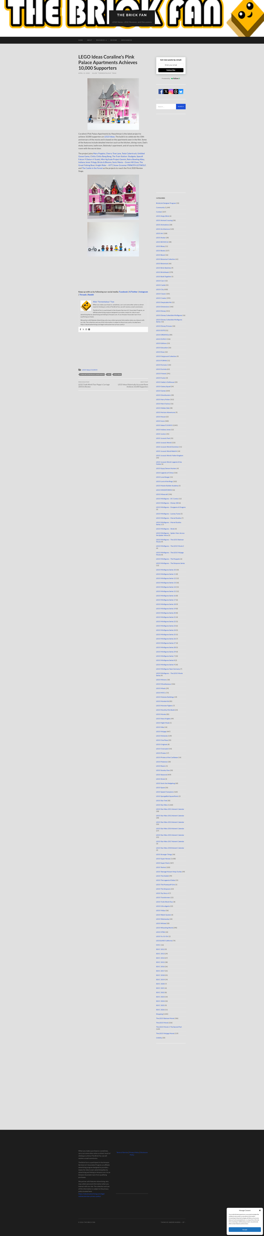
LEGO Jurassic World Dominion (167, 447)
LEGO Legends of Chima (164, 473)
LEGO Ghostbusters (163, 395)
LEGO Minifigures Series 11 (166, 574)
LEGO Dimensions (162, 307)
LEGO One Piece (162, 740)
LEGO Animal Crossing (164, 220)
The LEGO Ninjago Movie (165, 1033)
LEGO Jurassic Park (163, 438)
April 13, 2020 (84, 73)
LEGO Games (161, 391)
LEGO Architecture (163, 229)
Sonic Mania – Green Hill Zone (125, 162)
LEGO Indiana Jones (163, 430)
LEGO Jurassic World (163, 443)
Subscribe (170, 70)
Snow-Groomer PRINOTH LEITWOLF (129, 165)
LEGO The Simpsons (163, 889)
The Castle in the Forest (92, 168)
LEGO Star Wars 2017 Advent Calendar (170, 841)
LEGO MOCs (161, 693)
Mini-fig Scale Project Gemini (113, 159)
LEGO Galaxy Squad (163, 386)
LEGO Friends (161, 373)
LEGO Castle (160, 285)
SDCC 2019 (160, 979)
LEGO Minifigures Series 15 (166, 591)
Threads (83, 294)
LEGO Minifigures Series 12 (166, 578)
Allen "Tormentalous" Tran (104, 73)
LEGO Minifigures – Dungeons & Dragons (171, 507)
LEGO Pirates (161, 753)
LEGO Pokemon (162, 762)
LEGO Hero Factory (163, 404)
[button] (260, 1210)
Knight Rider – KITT (104, 165)
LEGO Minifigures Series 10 (166, 570)
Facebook (123, 292)
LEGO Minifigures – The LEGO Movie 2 (170, 546)
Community (160, 207)
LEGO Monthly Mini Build (165, 710)
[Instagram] (86, 329)
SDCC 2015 (160, 962)
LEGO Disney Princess (164, 326)
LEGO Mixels (161, 688)
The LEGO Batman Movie (165, 1018)
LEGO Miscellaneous (163, 684)
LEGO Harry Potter (163, 399)
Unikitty (159, 1038)
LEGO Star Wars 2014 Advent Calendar (170, 828)
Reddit (91, 294)
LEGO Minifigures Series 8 (165, 660)
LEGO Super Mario (163, 863)
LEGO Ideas (109, 136)
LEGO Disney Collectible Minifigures (169, 315)
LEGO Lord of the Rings (164, 481)
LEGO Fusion (161, 378)
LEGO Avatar (161, 238)
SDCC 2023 (160, 997)
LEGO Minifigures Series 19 (166, 608)
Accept (244, 1230)
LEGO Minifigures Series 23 (166, 626)
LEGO (109, 374)
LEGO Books (160, 251)
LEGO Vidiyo (160, 910)
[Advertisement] (113, 273)
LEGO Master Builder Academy (167, 486)
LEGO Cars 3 (160, 281)
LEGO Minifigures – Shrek (165, 529)
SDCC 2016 (160, 966)
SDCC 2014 (160, 958)
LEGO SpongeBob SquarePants (167, 796)
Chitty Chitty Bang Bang (100, 156)
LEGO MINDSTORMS (164, 490)
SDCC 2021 (160, 988)
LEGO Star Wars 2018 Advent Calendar (170, 848)
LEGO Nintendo (162, 736)
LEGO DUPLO (161, 339)
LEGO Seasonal (161, 775)
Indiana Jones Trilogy (87, 162)
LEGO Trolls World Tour (164, 902)
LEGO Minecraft (162, 494)
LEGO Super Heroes (163, 859)
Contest (159, 212)
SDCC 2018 (160, 975)
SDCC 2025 (160, 1005)
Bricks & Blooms (104, 162)
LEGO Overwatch (162, 749)
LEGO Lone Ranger (163, 477)
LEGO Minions (161, 680)
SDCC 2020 (160, 984)
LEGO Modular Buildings (165, 697)
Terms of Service (122, 1152)
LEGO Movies (161, 714)
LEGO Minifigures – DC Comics (167, 499)
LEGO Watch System (163, 915)
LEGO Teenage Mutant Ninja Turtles (169, 872)
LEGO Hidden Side (162, 408)
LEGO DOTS (160, 330)
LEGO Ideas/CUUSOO (89, 370)
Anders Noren (174, 1222)
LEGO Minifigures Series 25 (166, 634)
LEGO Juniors (161, 434)
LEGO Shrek (160, 779)
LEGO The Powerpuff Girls (165, 884)
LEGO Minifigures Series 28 (166, 647)
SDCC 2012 (160, 949)
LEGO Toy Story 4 (162, 893)
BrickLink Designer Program (166, 203)
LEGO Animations (162, 225)
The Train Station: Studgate (124, 156)
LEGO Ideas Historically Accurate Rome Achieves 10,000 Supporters (133, 384)
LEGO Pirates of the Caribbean (167, 757)
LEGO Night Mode (162, 723)
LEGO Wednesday (162, 919)
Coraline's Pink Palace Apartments (92, 374)
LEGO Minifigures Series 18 (166, 604)
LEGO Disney (161, 311)
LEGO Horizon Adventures (165, 412)
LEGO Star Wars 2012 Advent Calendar (170, 816)
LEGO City (160, 289)
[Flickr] (89, 329)
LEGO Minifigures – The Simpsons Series (170, 563)
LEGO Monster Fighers (164, 706)
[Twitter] (83, 329)
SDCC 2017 (160, 971)
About (89, 40)
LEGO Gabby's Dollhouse (165, 382)
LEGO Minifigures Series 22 (166, 621)
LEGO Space (160, 787)
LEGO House (160, 417)
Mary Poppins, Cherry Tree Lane (107, 153)
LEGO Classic (161, 294)
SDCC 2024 (160, 1001)
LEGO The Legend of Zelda (165, 880)
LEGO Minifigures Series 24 (166, 630)
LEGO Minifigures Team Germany (168, 669)
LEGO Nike (160, 727)
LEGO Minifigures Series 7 (165, 656)
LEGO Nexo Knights (163, 719)
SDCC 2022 (160, 992)
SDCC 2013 (160, 954)
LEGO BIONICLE (162, 242)
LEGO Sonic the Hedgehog (165, 783)
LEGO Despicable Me (163, 302)
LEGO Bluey (160, 246)
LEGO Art (159, 233)
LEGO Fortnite (161, 369)
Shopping (159, 1014)
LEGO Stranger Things (164, 854)
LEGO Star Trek (161, 800)
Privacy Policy (134, 1152)
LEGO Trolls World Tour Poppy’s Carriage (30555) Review (94, 384)
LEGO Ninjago (161, 731)
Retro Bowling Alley (135, 159)
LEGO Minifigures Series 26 (166, 639)
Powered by (166, 78)
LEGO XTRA (160, 932)
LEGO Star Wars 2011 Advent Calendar (170, 809)
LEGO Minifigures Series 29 (166, 652)
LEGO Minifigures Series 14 (166, 587)
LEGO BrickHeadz (162, 272)
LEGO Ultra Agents (163, 906)
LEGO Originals (161, 744)
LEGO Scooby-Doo (163, 770)
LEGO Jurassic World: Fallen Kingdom (169, 455)
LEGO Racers (161, 766)
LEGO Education (162, 348)
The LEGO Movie (162, 1023)
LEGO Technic (161, 867)
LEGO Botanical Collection (165, 259)
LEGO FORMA (161, 360)
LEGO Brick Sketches (163, 268)
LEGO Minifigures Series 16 (166, 596)
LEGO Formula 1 (162, 365)
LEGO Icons (160, 421)
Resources (100, 40)
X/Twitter (133, 292)
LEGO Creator (161, 298)
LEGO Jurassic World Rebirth (166, 451)
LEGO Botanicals (162, 263)
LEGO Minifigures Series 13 (166, 583)
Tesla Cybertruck (129, 153)
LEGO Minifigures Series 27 (166, 643)
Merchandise (126, 40)
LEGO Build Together (163, 276)
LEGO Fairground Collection (166, 356)
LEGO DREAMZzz (162, 335)
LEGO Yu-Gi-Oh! (162, 936)
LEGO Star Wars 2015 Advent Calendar (170, 835)
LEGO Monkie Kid (162, 701)
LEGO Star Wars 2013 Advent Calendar (170, 822)
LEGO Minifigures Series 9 (165, 665)
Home (80, 40)
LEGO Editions (161, 343)
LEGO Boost (160, 255)
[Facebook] (80, 329)
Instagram (143, 292)
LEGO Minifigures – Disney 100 (167, 503)
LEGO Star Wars (162, 805)
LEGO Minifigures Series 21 (166, 617)
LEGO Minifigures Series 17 (166, 600)
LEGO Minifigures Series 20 (166, 613)
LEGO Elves (160, 352)
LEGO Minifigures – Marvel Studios (168, 518)
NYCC (158, 945)
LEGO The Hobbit (162, 876)
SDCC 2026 (160, 1010)
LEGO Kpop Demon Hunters (166, 468)
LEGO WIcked (161, 923)
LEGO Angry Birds (162, 216)
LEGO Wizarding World (164, 928)
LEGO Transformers (163, 897)
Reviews (113, 40)
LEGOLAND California (164, 941)
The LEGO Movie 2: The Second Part (169, 1027)
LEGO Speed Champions (165, 792)
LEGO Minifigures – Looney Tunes (168, 514)
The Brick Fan (132, 15)
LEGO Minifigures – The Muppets (168, 559)
